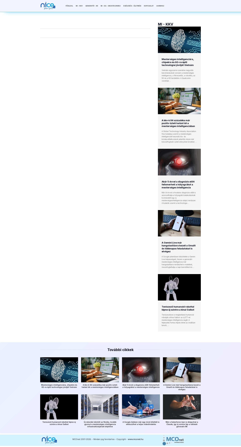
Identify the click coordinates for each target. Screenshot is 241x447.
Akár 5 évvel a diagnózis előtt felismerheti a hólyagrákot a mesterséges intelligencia (178, 184)
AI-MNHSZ (160, 6)
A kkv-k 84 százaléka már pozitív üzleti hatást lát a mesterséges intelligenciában (178, 123)
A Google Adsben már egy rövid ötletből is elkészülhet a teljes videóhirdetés (141, 423)
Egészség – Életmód (132, 6)
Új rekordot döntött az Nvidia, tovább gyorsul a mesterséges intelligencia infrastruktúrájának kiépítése (100, 424)
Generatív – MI (91, 6)
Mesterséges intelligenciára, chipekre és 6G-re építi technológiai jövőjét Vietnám (178, 62)
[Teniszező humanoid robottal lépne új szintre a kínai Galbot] (179, 287)
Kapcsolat (149, 6)
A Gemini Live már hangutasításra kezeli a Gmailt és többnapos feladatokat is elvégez (181, 387)
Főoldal (69, 6)
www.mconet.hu (135, 439)
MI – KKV (79, 6)
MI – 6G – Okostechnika (111, 6)
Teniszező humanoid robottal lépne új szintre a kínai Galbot (59, 423)
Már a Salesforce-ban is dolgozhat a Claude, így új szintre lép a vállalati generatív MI (182, 424)
